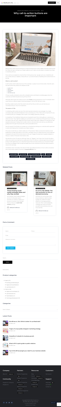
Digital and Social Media (34, 10)
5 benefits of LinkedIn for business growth (21, 336)
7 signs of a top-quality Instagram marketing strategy (24, 328)
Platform (7, 289)
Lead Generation (10, 287)
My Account (48, 374)
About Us (5, 374)
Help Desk (48, 382)
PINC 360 (27, 401)
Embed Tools (34, 384)
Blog (32, 374)
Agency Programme (22, 386)
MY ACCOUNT (52, 2)
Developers (34, 378)
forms (30, 99)
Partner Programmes (22, 374)
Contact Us (48, 386)
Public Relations (10, 295)
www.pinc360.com (29, 149)
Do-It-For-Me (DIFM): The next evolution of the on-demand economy (44, 192)
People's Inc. (6, 384)
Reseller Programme (22, 382)
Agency (6, 280)
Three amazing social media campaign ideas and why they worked (16, 192)
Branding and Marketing (22, 10)
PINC (35, 403)
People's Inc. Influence (8, 382)
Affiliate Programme (22, 378)
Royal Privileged (32, 405)
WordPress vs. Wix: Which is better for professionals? (24, 321)
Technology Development (12, 298)
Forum (33, 376)
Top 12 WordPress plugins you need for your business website (27, 350)
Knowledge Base (35, 380)
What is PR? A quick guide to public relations (22, 343)
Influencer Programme (22, 390)
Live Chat (48, 384)
